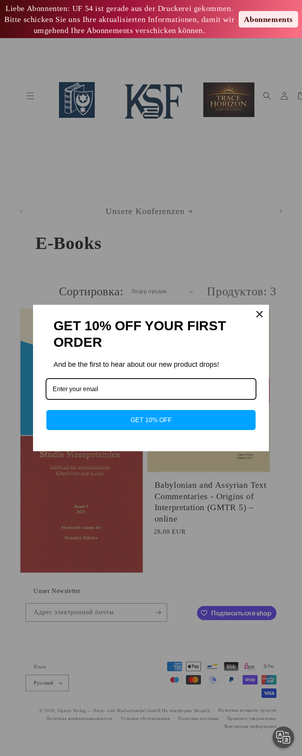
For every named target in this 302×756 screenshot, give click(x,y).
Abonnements (268, 19)
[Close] (259, 314)
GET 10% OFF (151, 420)
